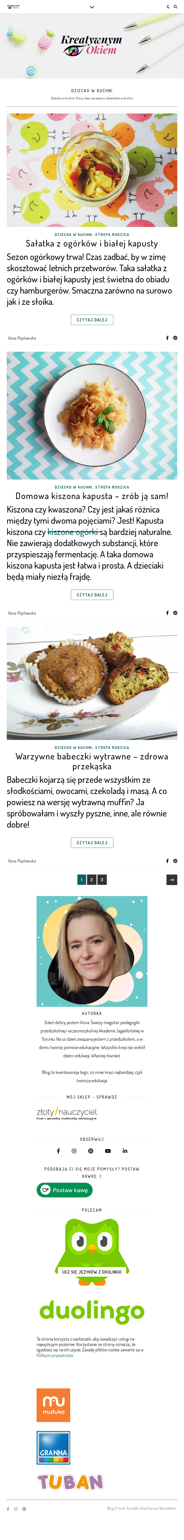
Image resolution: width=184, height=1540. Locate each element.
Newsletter (167, 1508)
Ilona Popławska (22, 338)
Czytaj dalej (92, 319)
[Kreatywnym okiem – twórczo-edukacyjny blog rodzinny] (13, 7)
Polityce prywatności (55, 1355)
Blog (110, 1508)
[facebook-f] (8, 1508)
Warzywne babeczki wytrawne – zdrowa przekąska (92, 760)
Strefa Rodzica (112, 234)
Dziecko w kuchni (73, 234)
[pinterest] (24, 1508)
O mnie (120, 1508)
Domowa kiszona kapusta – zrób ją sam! (92, 495)
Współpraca (149, 1508)
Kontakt (133, 1508)
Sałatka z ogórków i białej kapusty (92, 243)
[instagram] (16, 1508)
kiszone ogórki (74, 531)
